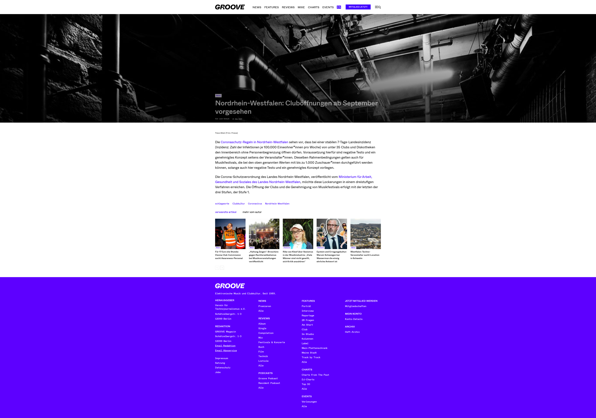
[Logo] (230, 6)
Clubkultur (239, 203)
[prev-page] (217, 268)
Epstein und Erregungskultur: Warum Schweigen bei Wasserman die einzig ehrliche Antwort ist (332, 256)
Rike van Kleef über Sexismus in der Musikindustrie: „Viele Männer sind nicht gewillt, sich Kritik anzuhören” (298, 256)
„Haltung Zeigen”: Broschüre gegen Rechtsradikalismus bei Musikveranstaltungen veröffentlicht (263, 256)
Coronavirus (255, 203)
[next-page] (222, 268)
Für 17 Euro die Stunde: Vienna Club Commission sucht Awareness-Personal (229, 255)
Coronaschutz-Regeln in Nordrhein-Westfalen (254, 142)
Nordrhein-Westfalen (277, 203)
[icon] (378, 7)
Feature (287, 248)
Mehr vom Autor (252, 212)
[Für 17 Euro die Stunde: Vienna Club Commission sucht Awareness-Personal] (230, 234)
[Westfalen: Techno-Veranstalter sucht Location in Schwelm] (365, 234)
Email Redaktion (225, 345)
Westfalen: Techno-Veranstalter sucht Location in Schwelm (364, 255)
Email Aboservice (226, 350)
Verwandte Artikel (225, 212)
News (218, 95)
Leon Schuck (224, 119)
